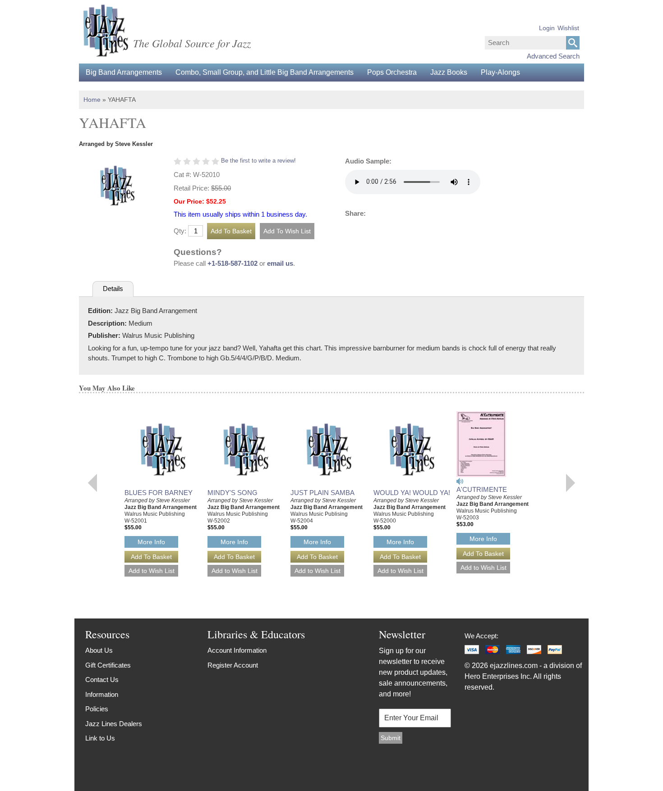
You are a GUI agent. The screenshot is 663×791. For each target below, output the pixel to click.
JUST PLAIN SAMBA (322, 492)
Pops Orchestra (392, 72)
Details (113, 288)
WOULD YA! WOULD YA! (411, 492)
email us (280, 263)
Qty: (180, 230)
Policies (96, 709)
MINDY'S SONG (232, 492)
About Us (99, 650)
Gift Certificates (108, 665)
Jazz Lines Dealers (113, 723)
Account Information (237, 650)
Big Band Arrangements (124, 72)
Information (101, 694)
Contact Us (102, 679)
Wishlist (568, 28)
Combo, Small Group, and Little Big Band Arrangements (264, 72)
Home (92, 99)
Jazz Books (448, 72)
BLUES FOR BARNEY (158, 492)
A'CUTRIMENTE (481, 489)
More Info (151, 542)
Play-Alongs (500, 72)
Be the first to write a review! (258, 160)
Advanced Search (553, 56)
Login (547, 28)
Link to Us (100, 738)
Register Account (232, 665)
